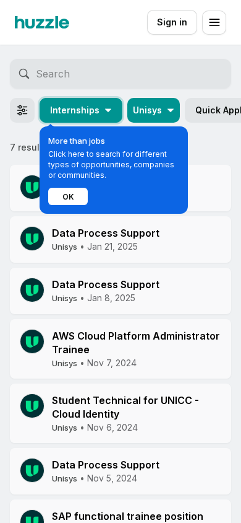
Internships (74, 110)
